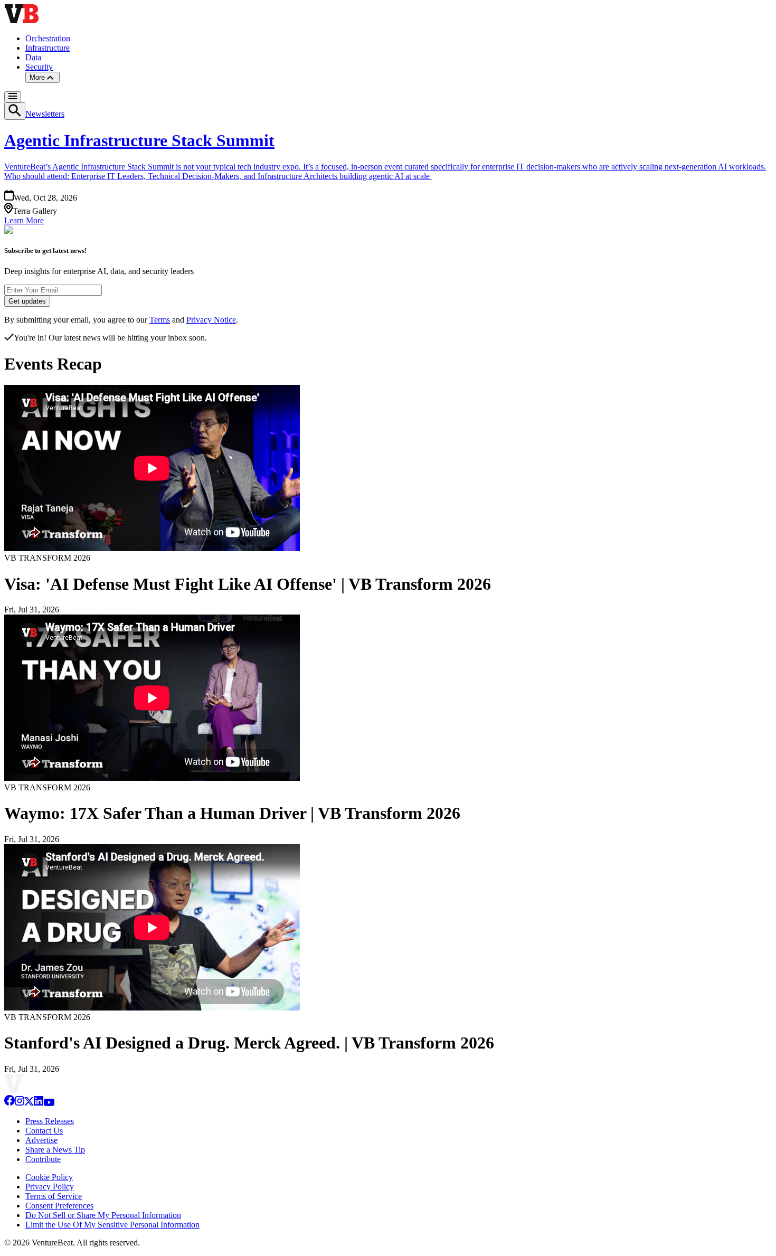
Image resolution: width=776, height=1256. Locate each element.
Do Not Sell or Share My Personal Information (103, 1215)
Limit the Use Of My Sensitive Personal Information (112, 1224)
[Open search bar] (14, 111)
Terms (159, 319)
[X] (29, 1103)
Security (39, 66)
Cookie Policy (49, 1177)
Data (33, 57)
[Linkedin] (38, 1103)
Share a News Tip (55, 1149)
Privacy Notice (211, 319)
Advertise (41, 1140)
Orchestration (47, 38)
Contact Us (44, 1130)
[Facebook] (9, 1103)
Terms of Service (53, 1196)
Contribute (43, 1159)
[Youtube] (48, 1103)
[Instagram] (19, 1103)
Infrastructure (47, 47)
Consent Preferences (59, 1205)
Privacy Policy (49, 1186)
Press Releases (49, 1121)
